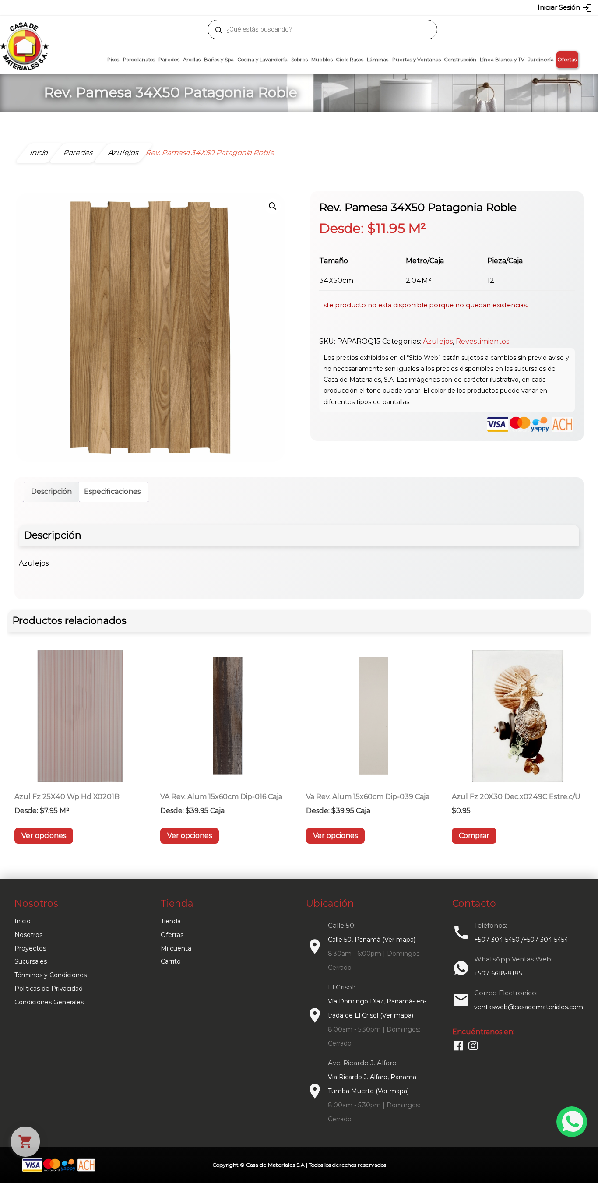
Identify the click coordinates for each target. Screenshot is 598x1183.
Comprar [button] (474, 835)
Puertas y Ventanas (416, 59)
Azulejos (438, 341)
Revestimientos (482, 341)
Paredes (168, 59)
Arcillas (192, 59)
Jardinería (541, 59)
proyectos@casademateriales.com (207, 7)
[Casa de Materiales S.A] (21, 33)
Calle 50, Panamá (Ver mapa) (371, 940)
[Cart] (25, 1142)
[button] (273, 206)
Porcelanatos (139, 59)
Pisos (113, 59)
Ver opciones (43, 835)
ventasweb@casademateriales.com (102, 7)
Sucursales (30, 961)
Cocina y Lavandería (263, 59)
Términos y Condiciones (50, 975)
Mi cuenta (176, 948)
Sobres (299, 59)
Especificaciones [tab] (112, 491)
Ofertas (567, 59)
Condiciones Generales (49, 1002)
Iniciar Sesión (565, 8)
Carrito (171, 961)
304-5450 (286, 7)
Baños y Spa (219, 59)
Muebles (322, 59)
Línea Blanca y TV (502, 59)
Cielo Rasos (349, 59)
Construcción (460, 59)
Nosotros (28, 935)
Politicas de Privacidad (48, 989)
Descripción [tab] (51, 491)
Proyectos (30, 948)
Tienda (171, 921)
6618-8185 (348, 7)
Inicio (22, 921)
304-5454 (317, 7)
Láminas (377, 59)
